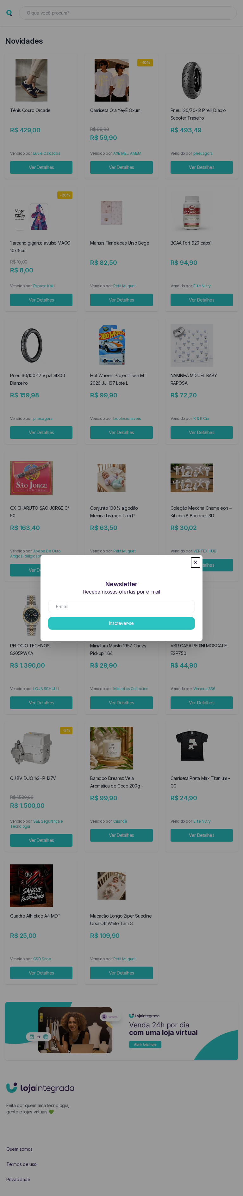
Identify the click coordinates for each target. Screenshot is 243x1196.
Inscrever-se (121, 623)
